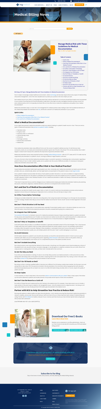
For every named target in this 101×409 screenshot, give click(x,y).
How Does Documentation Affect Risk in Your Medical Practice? (33, 117)
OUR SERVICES (38, 5)
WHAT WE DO (55, 390)
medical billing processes (55, 154)
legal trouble (76, 171)
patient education (53, 237)
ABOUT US (49, 5)
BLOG (71, 5)
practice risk (24, 258)
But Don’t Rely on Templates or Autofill (73, 74)
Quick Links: (66, 60)
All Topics (18, 33)
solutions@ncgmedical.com (24, 392)
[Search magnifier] (72, 29)
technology (53, 95)
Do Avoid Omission (68, 75)
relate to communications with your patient (56, 275)
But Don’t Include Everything (70, 77)
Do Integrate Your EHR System (71, 72)
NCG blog (16, 92)
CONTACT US (79, 4)
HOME (41, 390)
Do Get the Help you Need (70, 79)
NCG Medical (28, 297)
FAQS (55, 5)
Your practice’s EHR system (21, 215)
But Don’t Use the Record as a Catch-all (73, 84)
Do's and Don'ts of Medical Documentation (74, 67)
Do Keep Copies (67, 82)
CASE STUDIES (62, 5)
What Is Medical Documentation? (71, 61)
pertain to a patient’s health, (41, 127)
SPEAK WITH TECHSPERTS (58, 395)
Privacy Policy (55, 404)
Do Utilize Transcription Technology (72, 68)
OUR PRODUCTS (55, 393)
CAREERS (54, 398)
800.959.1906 (57, 407)
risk (39, 109)
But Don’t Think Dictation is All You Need (73, 70)
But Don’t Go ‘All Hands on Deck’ (71, 81)
